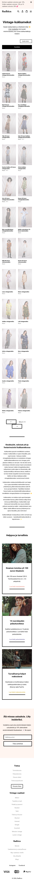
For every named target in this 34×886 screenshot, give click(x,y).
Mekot (17, 798)
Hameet (17, 821)
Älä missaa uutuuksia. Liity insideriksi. (17, 718)
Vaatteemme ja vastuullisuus (17, 849)
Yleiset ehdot (17, 777)
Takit (17, 811)
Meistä (17, 846)
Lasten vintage (17, 835)
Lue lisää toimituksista (17, 586)
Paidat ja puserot (17, 804)
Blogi (17, 859)
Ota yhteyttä (17, 856)
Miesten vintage (17, 831)
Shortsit (17, 818)
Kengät (17, 825)
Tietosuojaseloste (17, 780)
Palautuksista (17, 774)
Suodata (17, 47)
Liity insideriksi (13, 29)
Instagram (12, 865)
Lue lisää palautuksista (17, 639)
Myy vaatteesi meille (17, 852)
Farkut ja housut (17, 814)
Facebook (22, 865)
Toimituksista (17, 770)
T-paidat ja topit (17, 801)
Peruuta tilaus (17, 786)
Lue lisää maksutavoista (17, 692)
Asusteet (17, 828)
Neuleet (17, 808)
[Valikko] (31, 11)
